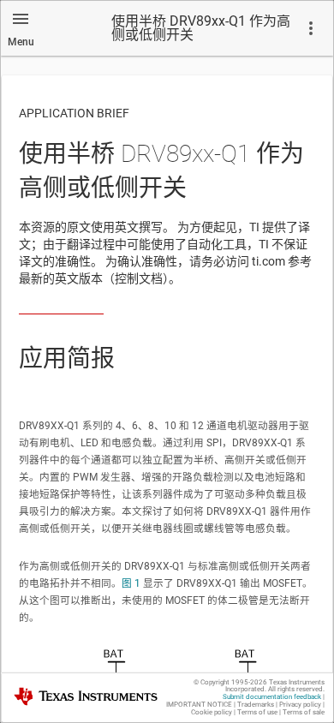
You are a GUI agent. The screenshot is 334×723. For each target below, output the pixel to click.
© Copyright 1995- (230, 682)
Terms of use (257, 712)
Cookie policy (211, 712)
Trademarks (255, 704)
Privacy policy (300, 704)
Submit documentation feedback (272, 697)
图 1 (131, 583)
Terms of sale (304, 712)
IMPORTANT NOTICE (199, 704)
